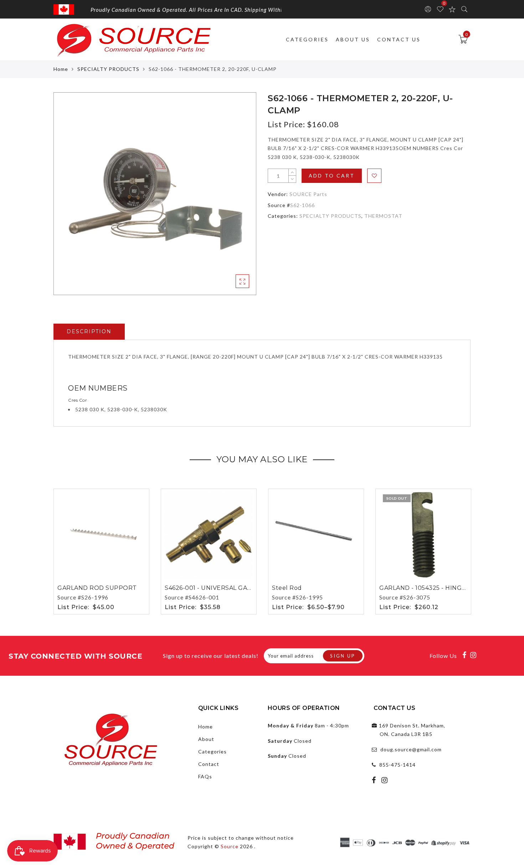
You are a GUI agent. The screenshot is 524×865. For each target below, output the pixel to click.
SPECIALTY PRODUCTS (108, 69)
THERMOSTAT (383, 216)
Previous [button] (49, 550)
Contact (208, 764)
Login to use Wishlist (374, 176)
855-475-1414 (397, 765)
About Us (353, 39)
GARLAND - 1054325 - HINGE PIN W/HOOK (443, 588)
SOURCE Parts (308, 194)
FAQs (205, 776)
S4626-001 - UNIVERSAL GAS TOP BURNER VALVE (240, 588)
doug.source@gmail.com (411, 749)
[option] (154, 193)
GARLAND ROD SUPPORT (97, 588)
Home (60, 69)
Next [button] (466, 550)
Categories (307, 39)
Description (89, 331)
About (206, 739)
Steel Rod (287, 588)
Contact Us (399, 39)
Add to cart (332, 176)
